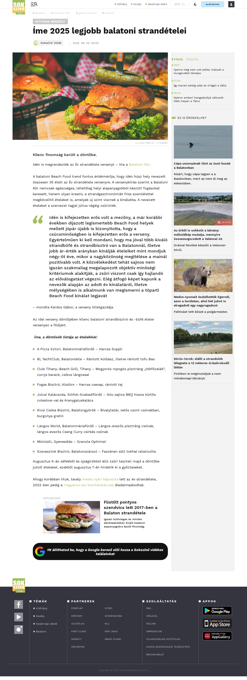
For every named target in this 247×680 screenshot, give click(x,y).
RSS (148, 608)
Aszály (137, 4)
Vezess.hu (78, 623)
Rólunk (151, 623)
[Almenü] (34, 4)
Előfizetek (212, 4)
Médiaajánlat (155, 654)
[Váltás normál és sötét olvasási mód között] (195, 4)
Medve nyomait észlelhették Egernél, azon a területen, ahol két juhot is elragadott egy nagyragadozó (202, 301)
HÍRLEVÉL (152, 616)
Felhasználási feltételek (163, 639)
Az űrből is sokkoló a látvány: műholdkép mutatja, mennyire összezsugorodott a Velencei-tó (198, 235)
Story (108, 608)
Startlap (77, 608)
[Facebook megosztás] (17, 156)
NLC (107, 623)
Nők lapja (111, 631)
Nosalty (76, 639)
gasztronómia (88, 12)
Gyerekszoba (113, 616)
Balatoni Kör (139, 164)
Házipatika (78, 646)
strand (109, 12)
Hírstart (76, 616)
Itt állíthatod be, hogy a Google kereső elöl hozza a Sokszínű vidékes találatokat (105, 552)
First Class (78, 631)
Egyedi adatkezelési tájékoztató (168, 646)
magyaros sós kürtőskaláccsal (89, 485)
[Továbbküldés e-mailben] (17, 166)
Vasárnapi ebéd (157, 4)
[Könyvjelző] (17, 178)
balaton (40, 12)
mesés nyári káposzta (100, 479)
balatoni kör (62, 12)
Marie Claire (113, 639)
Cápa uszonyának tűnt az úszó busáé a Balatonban (202, 166)
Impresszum (154, 631)
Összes (192, 59)
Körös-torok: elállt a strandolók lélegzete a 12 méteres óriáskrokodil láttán (201, 363)
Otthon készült (50, 21)
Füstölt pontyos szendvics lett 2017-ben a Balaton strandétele (130, 507)
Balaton (41, 631)
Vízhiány (122, 4)
